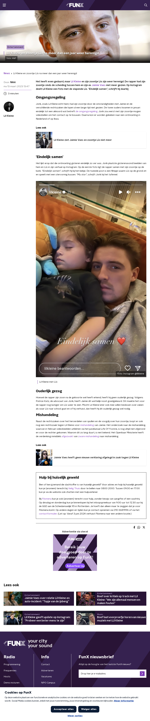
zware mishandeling (88, 436)
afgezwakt (67, 436)
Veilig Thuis (74, 488)
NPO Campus (48, 683)
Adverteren (47, 670)
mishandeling (87, 425)
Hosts (7, 676)
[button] (4, 5)
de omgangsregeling (87, 111)
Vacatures (46, 676)
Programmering (12, 664)
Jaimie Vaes (98, 85)
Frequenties (10, 670)
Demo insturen (11, 683)
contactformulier (48, 514)
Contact (45, 664)
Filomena (47, 499)
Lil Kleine (76, 81)
